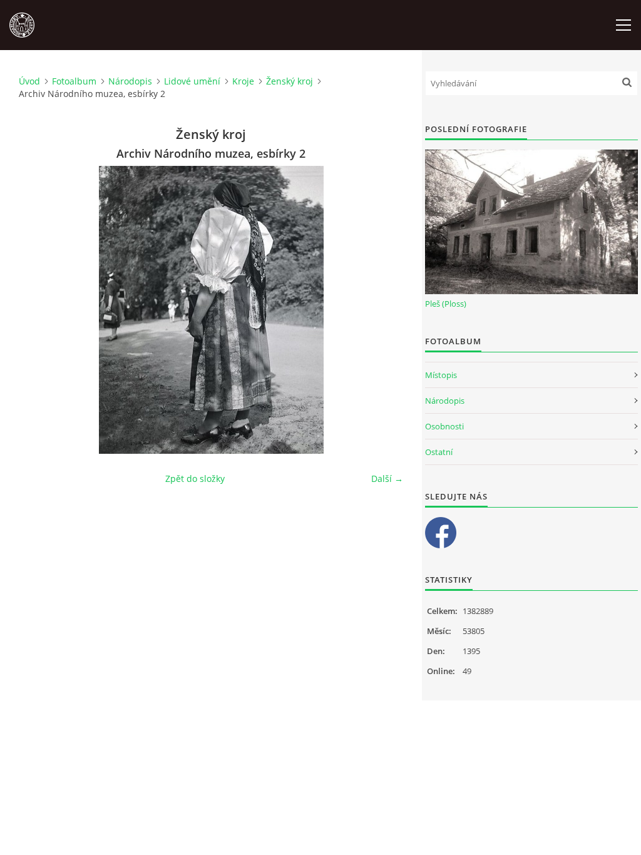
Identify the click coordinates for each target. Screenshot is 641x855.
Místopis (441, 375)
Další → (387, 478)
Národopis (130, 81)
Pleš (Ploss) (445, 303)
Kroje (243, 81)
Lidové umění (192, 81)
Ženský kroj (289, 81)
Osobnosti (444, 426)
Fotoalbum (74, 81)
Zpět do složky (195, 478)
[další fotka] (383, 310)
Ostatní (439, 452)
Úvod (29, 81)
